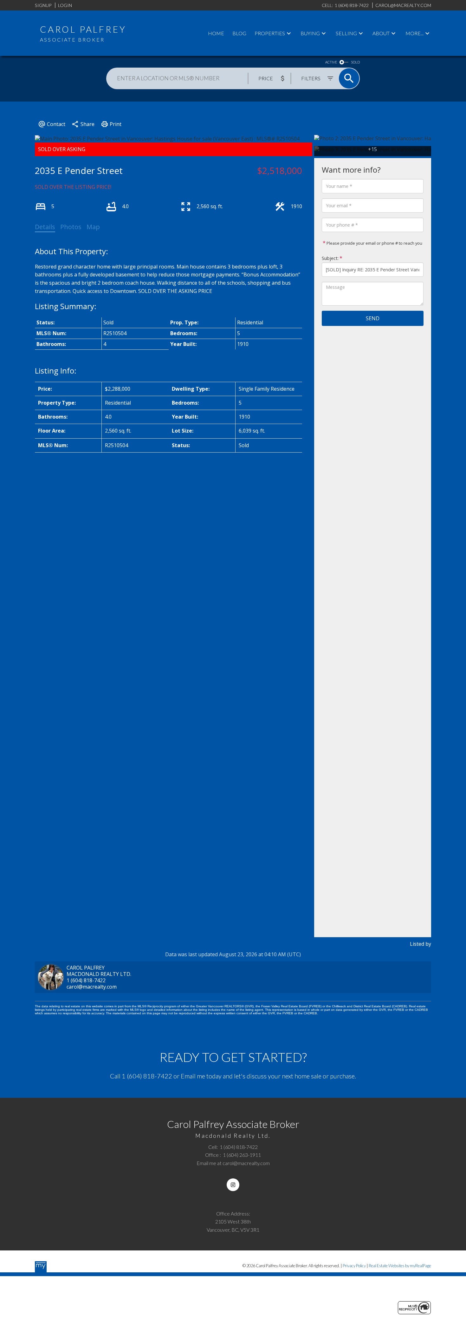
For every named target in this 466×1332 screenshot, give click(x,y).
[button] (233, 1184)
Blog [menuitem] (239, 33)
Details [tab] (45, 226)
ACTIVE (331, 62)
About (381, 33)
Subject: (330, 258)
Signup (43, 5)
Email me (193, 1076)
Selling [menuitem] (346, 33)
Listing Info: (55, 370)
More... (414, 33)
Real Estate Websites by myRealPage (400, 1265)
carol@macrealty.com (92, 986)
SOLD (355, 62)
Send (372, 318)
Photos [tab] (70, 226)
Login (65, 5)
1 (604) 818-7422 (86, 980)
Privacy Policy (354, 1265)
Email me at (233, 1163)
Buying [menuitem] (310, 33)
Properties (270, 33)
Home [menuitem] (216, 33)
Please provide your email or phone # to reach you (374, 243)
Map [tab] (93, 226)
